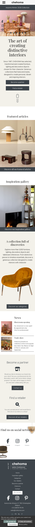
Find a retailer (17, 88)
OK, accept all (10, 521)
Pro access (17, 493)
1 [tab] (10, 32)
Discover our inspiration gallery (17, 229)
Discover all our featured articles (17, 169)
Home (17, 473)
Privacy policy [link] (23, 524)
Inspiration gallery (17, 475)
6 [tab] (25, 32)
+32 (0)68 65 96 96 (17, 508)
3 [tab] (16, 32)
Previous (4, 23)
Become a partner (17, 82)
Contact (17, 489)
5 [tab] (22, 32)
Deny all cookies (25, 521)
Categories (17, 478)
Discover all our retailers (17, 417)
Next (31, 23)
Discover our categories (17, 306)
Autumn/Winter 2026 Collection (17, 8)
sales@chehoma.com (17, 510)
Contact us (18, 388)
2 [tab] (13, 32)
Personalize (13, 524)
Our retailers (17, 481)
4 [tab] (19, 32)
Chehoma (17, 486)
